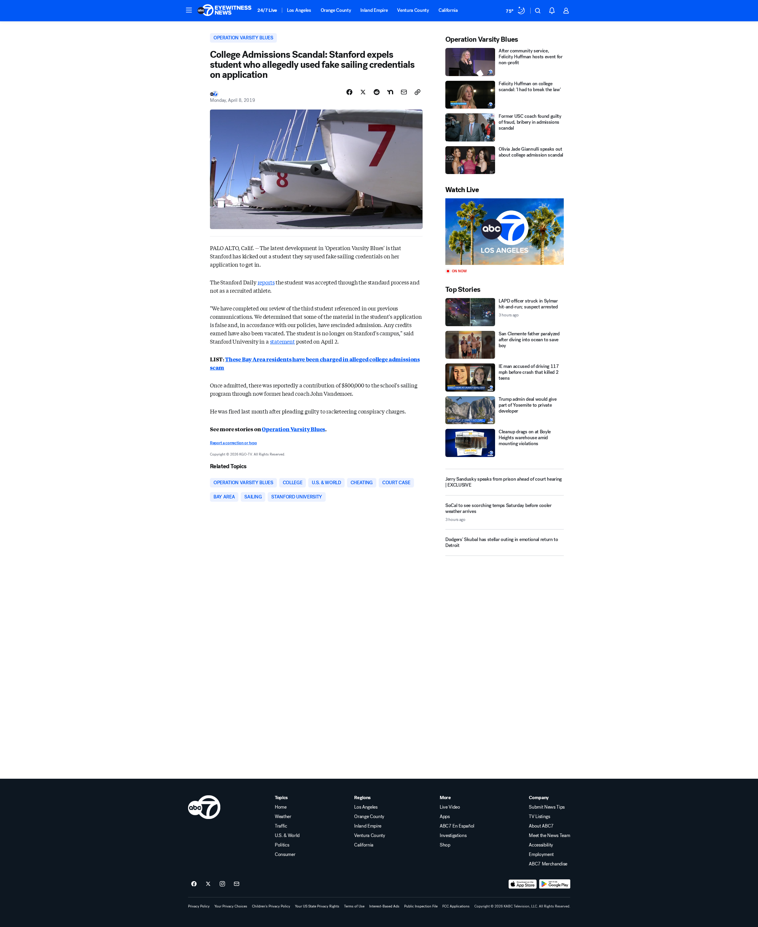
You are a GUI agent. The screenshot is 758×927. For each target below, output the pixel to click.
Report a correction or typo (233, 443)
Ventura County (413, 10)
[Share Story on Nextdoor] (390, 92)
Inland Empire (374, 10)
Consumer (285, 854)
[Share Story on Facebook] (349, 92)
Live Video (450, 807)
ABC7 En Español (457, 826)
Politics (282, 845)
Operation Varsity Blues (293, 429)
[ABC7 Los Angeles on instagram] (222, 884)
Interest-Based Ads (384, 906)
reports (266, 282)
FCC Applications (456, 906)
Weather (283, 816)
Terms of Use (354, 906)
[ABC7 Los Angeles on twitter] (208, 884)
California (448, 10)
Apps (445, 816)
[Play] (504, 231)
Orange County (336, 10)
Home (281, 807)
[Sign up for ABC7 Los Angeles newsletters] (237, 884)
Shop (445, 845)
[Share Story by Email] (404, 92)
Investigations (453, 835)
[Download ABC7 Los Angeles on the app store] (522, 884)
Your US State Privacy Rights (317, 906)
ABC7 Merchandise (548, 864)
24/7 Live (267, 10)
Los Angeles (299, 10)
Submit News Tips (547, 807)
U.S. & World (287, 835)
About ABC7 (541, 826)
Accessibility (541, 845)
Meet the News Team (549, 835)
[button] (189, 10)
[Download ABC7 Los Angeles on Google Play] (554, 884)
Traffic (281, 826)
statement (282, 341)
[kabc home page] (204, 807)
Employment (541, 854)
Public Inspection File (421, 906)
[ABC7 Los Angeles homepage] (224, 10)
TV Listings (539, 816)
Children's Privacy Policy (271, 906)
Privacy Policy (199, 906)
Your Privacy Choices (230, 906)
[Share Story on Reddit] (377, 92)
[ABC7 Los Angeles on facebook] (194, 884)
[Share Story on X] (363, 92)
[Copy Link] (417, 92)
